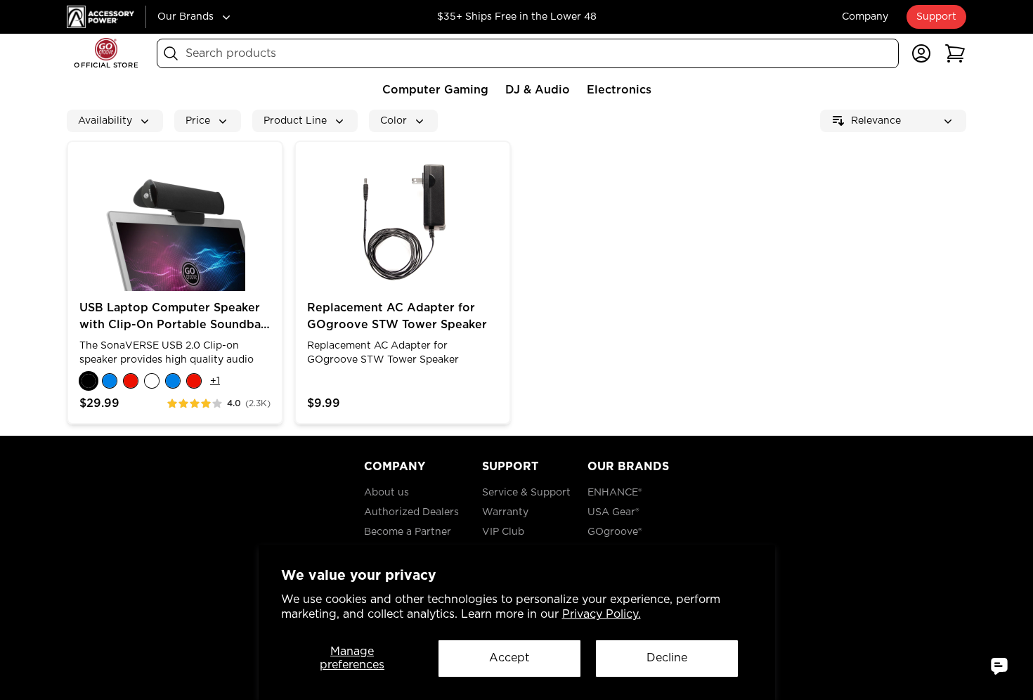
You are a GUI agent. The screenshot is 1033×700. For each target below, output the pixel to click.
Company (865, 17)
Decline (667, 657)
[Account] (921, 53)
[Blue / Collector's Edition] (173, 381)
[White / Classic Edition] (152, 381)
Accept (509, 657)
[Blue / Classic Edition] (110, 381)
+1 (215, 381)
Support (936, 17)
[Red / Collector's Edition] (194, 381)
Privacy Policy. (601, 614)
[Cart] (955, 53)
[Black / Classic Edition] (89, 381)
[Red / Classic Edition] (131, 381)
